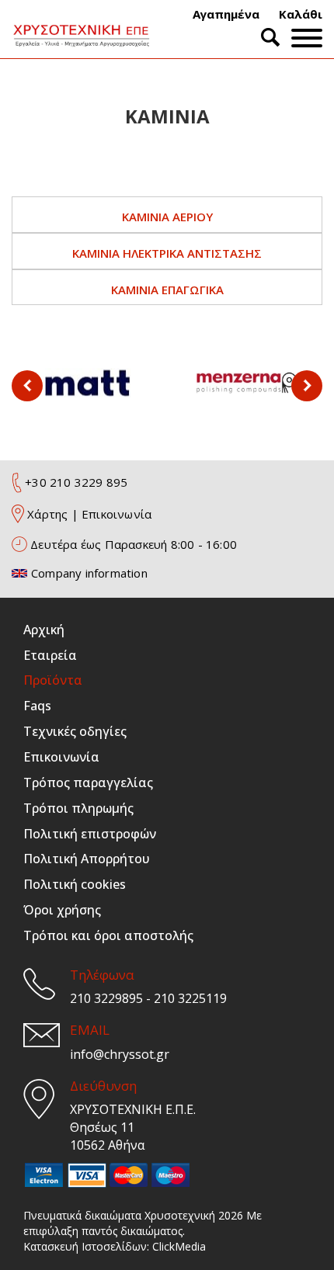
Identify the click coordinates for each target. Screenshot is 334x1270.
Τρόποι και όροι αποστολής (108, 935)
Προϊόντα (52, 680)
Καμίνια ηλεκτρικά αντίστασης (167, 253)
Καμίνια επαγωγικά (167, 289)
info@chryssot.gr (119, 1054)
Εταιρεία (50, 655)
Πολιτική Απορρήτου (86, 858)
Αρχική (43, 629)
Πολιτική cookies (74, 884)
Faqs (37, 705)
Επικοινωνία (116, 514)
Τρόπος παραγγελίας (88, 782)
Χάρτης (47, 514)
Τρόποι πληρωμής (78, 808)
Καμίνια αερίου (167, 216)
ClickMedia (179, 1246)
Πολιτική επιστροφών (89, 833)
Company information (89, 573)
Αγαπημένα (226, 14)
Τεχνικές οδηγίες (75, 731)
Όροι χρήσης (62, 909)
